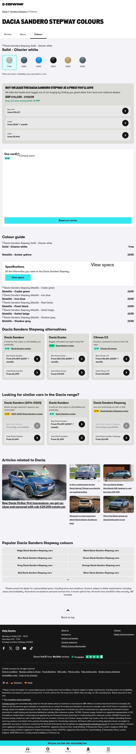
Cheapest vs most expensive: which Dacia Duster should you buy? (83, 519)
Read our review (68, 220)
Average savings (8, 704)
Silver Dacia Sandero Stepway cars (101, 573)
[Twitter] (11, 649)
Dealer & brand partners (124, 634)
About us (65, 630)
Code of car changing (28, 675)
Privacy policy (74, 672)
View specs (18, 277)
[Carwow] (12, 4)
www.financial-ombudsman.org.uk (93, 724)
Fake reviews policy (89, 672)
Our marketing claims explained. (17, 700)
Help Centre (9, 630)
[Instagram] (18, 649)
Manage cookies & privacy (30, 672)
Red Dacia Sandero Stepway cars (35, 573)
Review (7, 34)
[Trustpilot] (86, 657)
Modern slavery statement (109, 672)
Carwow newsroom (69, 642)
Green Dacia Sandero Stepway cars (101, 558)
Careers (117, 630)
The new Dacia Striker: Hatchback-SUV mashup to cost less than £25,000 (117, 488)
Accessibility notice (10, 675)
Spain (30, 683)
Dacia (5, 11)
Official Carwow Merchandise (73, 646)
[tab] (8, 34)
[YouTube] (25, 649)
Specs (23, 34)
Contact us (66, 634)
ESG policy (62, 672)
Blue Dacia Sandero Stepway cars (35, 558)
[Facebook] (4, 649)
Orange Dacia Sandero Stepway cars (101, 565)
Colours (38, 34)
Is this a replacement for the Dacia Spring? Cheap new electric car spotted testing (85, 488)
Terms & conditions (10, 672)
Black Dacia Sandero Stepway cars (101, 550)
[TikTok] (31, 649)
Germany (18, 683)
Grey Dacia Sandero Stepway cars (34, 565)
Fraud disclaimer (49, 672)
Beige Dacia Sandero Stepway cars (35, 550)
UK (7, 683)
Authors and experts (69, 638)
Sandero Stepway (18, 11)
